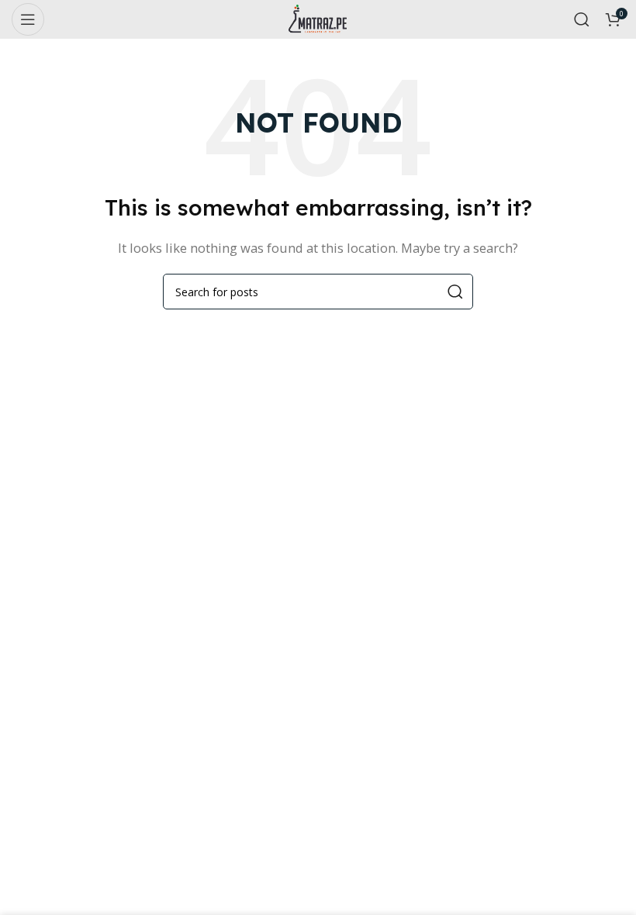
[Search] (581, 19)
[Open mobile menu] (28, 19)
